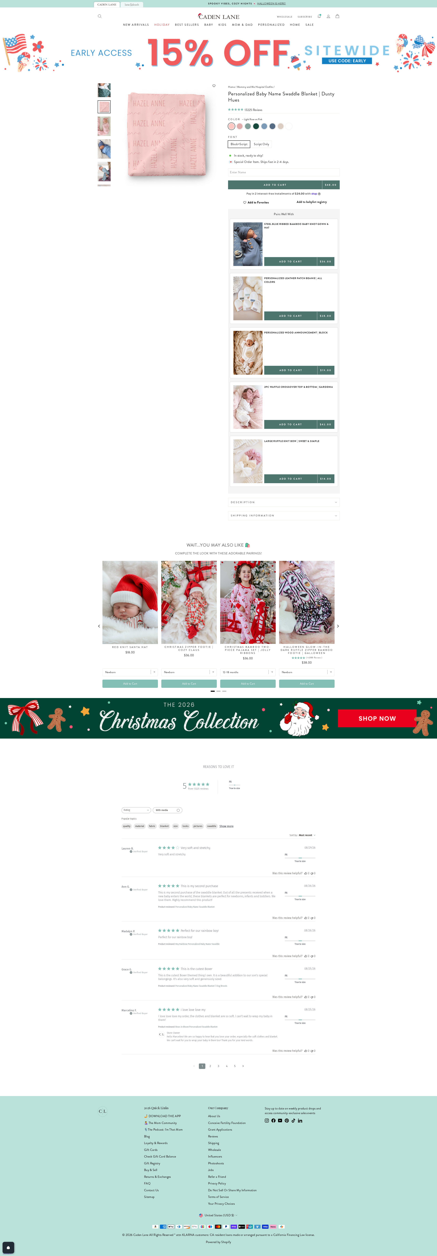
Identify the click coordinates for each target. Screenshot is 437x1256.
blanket (164, 826)
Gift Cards (151, 1150)
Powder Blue (264, 126)
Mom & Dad (242, 25)
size (175, 826)
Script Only (261, 144)
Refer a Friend (217, 1177)
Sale (310, 25)
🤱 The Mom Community (160, 1123)
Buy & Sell (150, 1170)
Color (245, 119)
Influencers (215, 1156)
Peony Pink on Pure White (288, 126)
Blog (147, 1136)
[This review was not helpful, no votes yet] (312, 873)
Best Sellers (187, 25)
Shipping (213, 1143)
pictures (197, 826)
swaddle (211, 826)
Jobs (211, 1170)
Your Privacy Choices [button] (221, 1203)
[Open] (8, 1247)
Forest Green (256, 126)
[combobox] (136, 810)
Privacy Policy (217, 1183)
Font (232, 137)
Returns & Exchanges (157, 1177)
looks (185, 826)
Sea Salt (247, 126)
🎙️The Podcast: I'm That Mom (163, 1129)
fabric (152, 826)
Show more (227, 826)
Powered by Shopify (218, 1242)
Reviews (213, 1136)
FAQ (147, 1183)
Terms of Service (218, 1197)
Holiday (162, 25)
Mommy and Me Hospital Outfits (255, 87)
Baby (208, 25)
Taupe (280, 126)
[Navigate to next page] (243, 1066)
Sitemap (149, 1197)
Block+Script (239, 144)
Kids (222, 25)
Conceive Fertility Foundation (227, 1123)
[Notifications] (319, 16)
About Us (214, 1116)
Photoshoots (216, 1163)
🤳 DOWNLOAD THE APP (162, 1116)
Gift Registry (152, 1163)
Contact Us (151, 1190)
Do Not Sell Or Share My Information (232, 1190)
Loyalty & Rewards (155, 1143)
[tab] (107, 4)
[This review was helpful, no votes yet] (306, 873)
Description (243, 502)
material (139, 826)
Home (295, 25)
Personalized (271, 25)
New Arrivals (136, 25)
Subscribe (305, 17)
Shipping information (252, 515)
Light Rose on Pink (231, 126)
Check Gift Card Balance (160, 1156)
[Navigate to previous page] (194, 1066)
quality (126, 826)
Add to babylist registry (312, 202)
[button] (165, 85)
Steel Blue (272, 126)
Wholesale (285, 17)
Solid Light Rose (239, 126)
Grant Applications (220, 1129)
